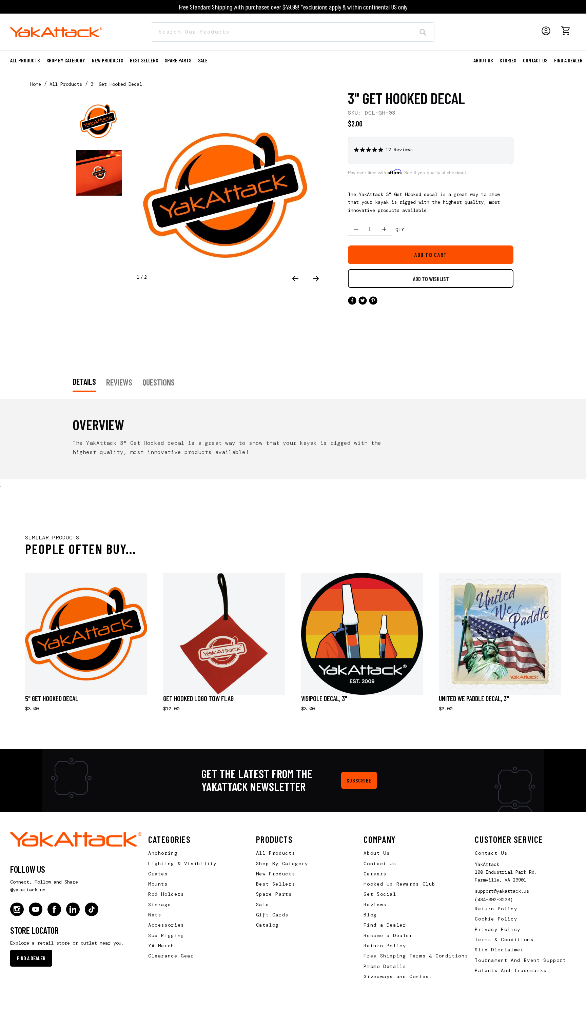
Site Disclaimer (499, 950)
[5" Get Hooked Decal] (86, 634)
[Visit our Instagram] (17, 909)
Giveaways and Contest (398, 976)
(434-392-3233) (494, 899)
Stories (508, 60)
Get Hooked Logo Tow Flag (198, 698)
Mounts (158, 884)
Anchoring (163, 853)
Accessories (166, 925)
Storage (159, 905)
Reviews (375, 905)
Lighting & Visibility (182, 863)
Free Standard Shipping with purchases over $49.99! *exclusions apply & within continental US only (293, 7)
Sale (262, 905)
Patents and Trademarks (511, 970)
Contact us (535, 60)
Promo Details (385, 966)
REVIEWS (119, 382)
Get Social (380, 894)
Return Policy (385, 946)
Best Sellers (144, 60)
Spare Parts (178, 60)
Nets (154, 915)
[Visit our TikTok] (91, 909)
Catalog (267, 925)
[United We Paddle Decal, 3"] (500, 634)
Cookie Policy (496, 919)
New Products (107, 60)
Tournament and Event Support (520, 960)
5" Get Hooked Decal (51, 698)
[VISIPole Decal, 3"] (362, 634)
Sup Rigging (166, 935)
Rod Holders (166, 894)
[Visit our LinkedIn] (73, 909)
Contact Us (380, 863)
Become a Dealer (388, 935)
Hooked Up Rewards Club (399, 884)
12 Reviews (399, 150)
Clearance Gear (171, 956)
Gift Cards (272, 915)
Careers (375, 874)
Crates (158, 874)
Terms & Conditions (504, 939)
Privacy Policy (498, 929)
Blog (370, 915)
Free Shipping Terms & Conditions (416, 956)
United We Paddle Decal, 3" (474, 698)
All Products (25, 60)
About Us (377, 853)
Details (84, 381)
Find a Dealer (568, 60)
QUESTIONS (158, 382)
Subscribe (359, 780)
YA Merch (161, 946)
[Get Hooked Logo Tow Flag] (224, 634)
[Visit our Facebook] (54, 909)
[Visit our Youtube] (35, 909)
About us (483, 60)
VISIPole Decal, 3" (324, 698)
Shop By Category (282, 863)
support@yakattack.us (502, 891)
